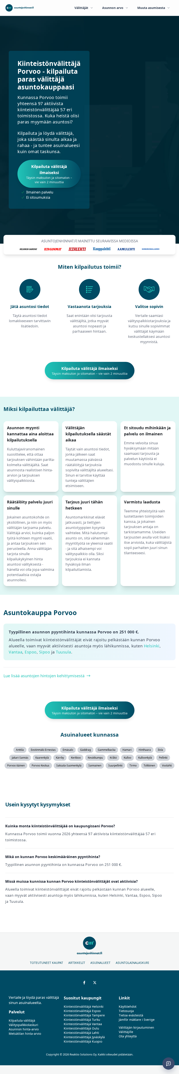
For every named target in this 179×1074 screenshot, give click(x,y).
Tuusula (63, 652)
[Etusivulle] (19, 7)
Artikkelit (76, 963)
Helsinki (152, 645)
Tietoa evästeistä (131, 1015)
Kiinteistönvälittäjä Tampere (84, 1015)
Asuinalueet (100, 963)
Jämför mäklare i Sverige (137, 1020)
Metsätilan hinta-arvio (25, 1033)
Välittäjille (126, 1032)
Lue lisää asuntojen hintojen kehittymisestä (43, 675)
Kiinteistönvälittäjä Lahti (81, 1033)
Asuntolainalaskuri (132, 963)
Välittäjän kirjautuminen (136, 1027)
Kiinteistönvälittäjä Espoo (82, 1011)
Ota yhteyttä (128, 1036)
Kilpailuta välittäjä (22, 1020)
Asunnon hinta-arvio (24, 1029)
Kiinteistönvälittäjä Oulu (81, 1028)
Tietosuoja (126, 1011)
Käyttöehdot (127, 1006)
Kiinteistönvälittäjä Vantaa (83, 1024)
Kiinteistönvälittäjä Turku (82, 1020)
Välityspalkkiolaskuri (23, 1025)
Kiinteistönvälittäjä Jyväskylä (84, 1037)
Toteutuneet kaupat (46, 963)
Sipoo (44, 652)
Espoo (31, 652)
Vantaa (15, 652)
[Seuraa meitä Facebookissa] (84, 982)
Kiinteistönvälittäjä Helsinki (83, 1006)
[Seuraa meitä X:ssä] (95, 982)
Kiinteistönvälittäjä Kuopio (83, 1041)
